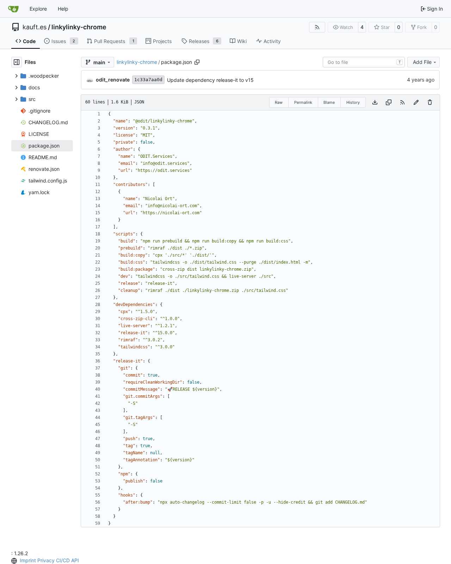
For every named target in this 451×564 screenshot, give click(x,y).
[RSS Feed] (317, 27)
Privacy (46, 560)
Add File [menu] (422, 62)
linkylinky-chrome (78, 27)
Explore (38, 9)
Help (63, 9)
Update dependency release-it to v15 (210, 80)
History (353, 102)
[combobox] (364, 62)
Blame (329, 102)
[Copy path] (196, 62)
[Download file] (375, 102)
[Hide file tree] (16, 62)
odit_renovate (113, 80)
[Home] (13, 8)
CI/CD (63, 560)
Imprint (28, 560)
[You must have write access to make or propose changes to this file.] (429, 102)
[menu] (14, 561)
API (75, 560)
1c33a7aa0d (148, 79)
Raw (279, 102)
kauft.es (35, 27)
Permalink (303, 102)
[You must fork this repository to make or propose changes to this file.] (416, 102)
